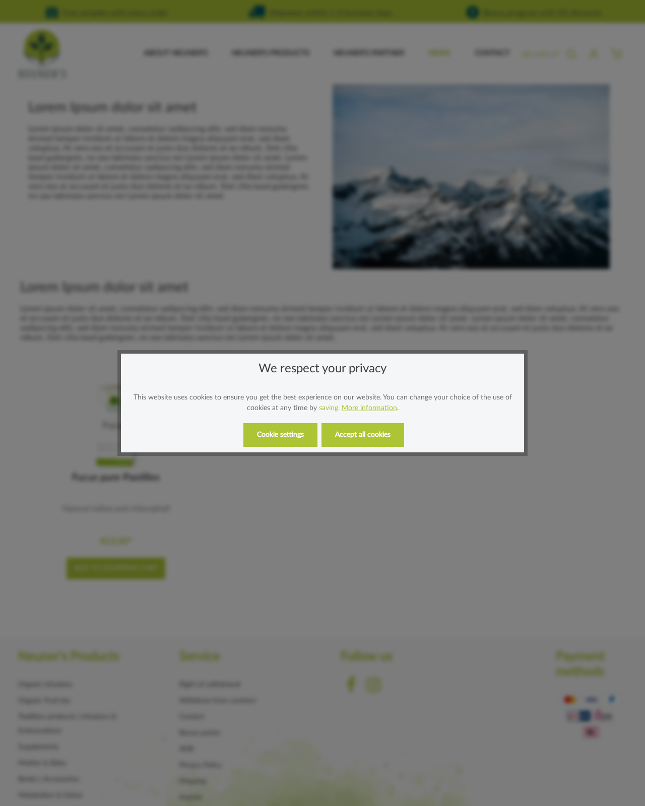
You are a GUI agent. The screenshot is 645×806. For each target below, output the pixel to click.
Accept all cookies (363, 434)
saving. (329, 408)
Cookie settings (280, 434)
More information (369, 408)
